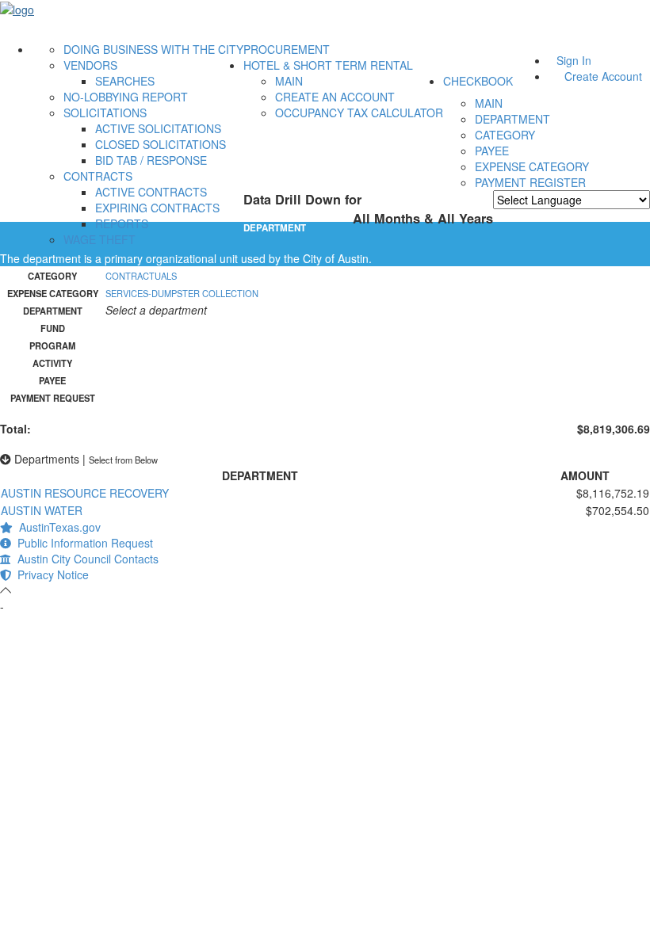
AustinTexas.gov (57, 527)
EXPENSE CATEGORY (532, 166)
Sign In (573, 60)
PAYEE (492, 150)
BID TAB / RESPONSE (151, 160)
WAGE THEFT (99, 239)
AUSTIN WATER (41, 510)
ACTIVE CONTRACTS (151, 192)
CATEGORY (505, 135)
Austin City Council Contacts (85, 559)
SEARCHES (125, 81)
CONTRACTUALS (141, 275)
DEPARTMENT (512, 119)
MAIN (289, 81)
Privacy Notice (50, 574)
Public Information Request (82, 543)
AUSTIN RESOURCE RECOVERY (85, 493)
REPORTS (121, 223)
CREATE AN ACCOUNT (335, 97)
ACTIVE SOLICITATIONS (158, 128)
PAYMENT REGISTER (530, 182)
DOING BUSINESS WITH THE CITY (153, 49)
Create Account (603, 76)
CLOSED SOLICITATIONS (160, 144)
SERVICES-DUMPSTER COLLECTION (181, 293)
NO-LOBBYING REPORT (125, 97)
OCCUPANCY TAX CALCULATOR (359, 112)
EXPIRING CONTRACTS (157, 208)
